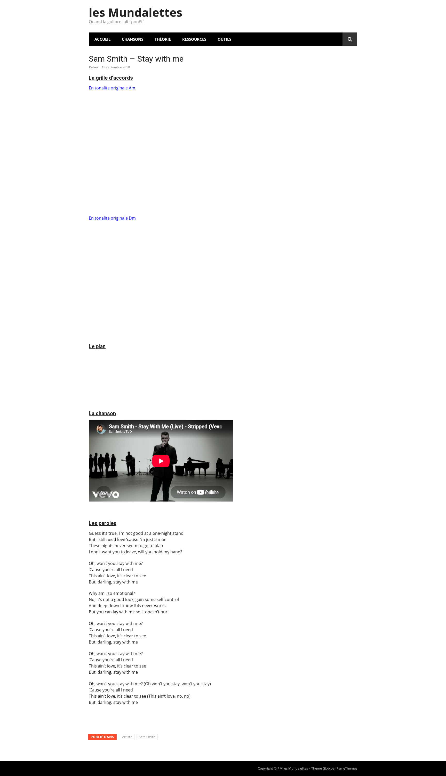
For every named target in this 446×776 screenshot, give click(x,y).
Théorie (163, 39)
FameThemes (347, 768)
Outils (224, 39)
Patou (93, 67)
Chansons (132, 39)
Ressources (194, 39)
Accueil (102, 39)
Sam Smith (147, 737)
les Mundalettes (135, 12)
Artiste (127, 737)
